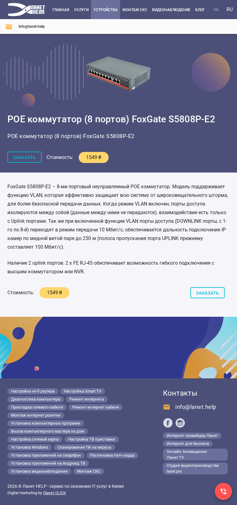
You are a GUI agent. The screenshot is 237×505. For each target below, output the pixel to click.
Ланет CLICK (54, 493)
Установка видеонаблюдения (39, 471)
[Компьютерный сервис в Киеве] (26, 9)
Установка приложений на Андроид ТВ (48, 463)
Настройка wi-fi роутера (33, 391)
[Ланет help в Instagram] (180, 423)
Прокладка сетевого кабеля (37, 407)
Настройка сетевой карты (35, 439)
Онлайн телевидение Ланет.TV (187, 454)
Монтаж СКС (88, 471)
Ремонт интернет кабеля (95, 407)
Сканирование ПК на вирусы (84, 447)
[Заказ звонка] (223, 491)
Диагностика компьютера (35, 399)
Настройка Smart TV (82, 391)
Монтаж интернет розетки (35, 415)
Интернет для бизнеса (188, 443)
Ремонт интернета (86, 399)
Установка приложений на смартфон (46, 455)
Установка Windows (29, 447)
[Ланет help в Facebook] (168, 423)
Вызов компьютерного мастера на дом (47, 431)
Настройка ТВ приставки (91, 439)
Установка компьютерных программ (45, 423)
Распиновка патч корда (112, 455)
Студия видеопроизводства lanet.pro (193, 468)
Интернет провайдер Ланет (192, 435)
